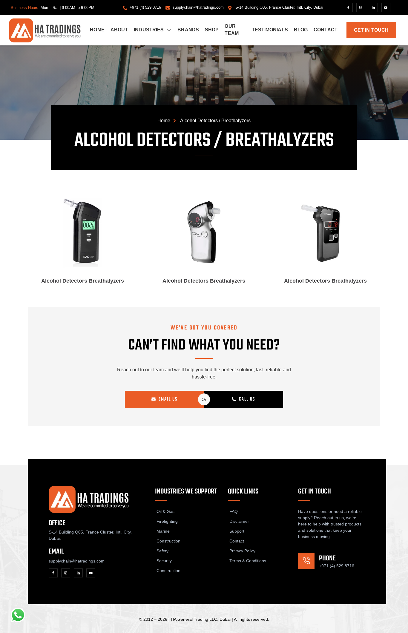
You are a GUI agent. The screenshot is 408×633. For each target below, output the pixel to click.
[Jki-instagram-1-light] (360, 7)
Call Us (247, 399)
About (119, 29)
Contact (326, 29)
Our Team (231, 30)
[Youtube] (385, 7)
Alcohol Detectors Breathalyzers (82, 281)
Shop (212, 29)
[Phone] (306, 561)
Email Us (168, 399)
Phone (327, 558)
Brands (188, 29)
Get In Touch (371, 30)
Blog (301, 29)
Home (97, 29)
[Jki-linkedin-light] (373, 7)
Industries (149, 29)
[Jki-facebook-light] (348, 7)
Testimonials (270, 29)
